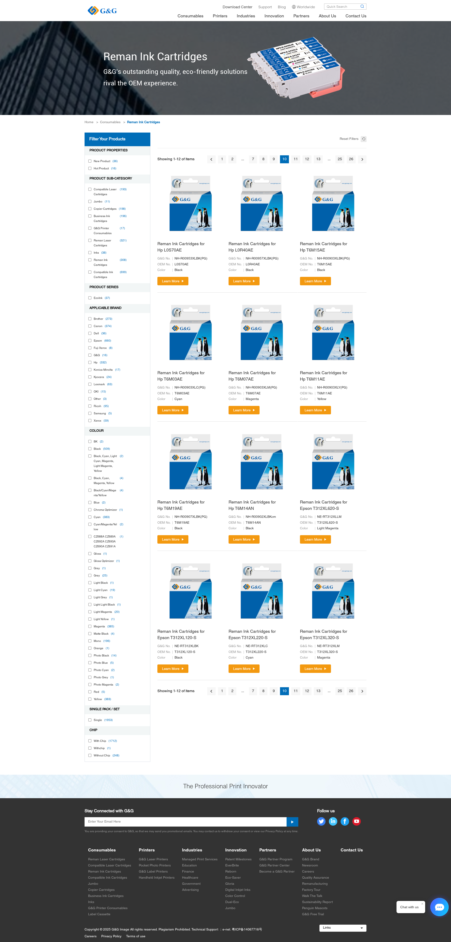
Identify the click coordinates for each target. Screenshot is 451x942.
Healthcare (190, 877)
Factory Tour (311, 890)
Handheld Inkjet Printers (157, 877)
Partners (267, 850)
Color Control (235, 896)
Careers (308, 871)
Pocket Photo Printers (155, 865)
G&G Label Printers (153, 871)
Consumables (110, 122)
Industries (192, 850)
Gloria (229, 883)
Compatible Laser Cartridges (109, 865)
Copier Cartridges (101, 890)
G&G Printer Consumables (108, 908)
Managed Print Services (200, 859)
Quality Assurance (315, 877)
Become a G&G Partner (277, 871)
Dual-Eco (232, 902)
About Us (311, 850)
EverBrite (232, 865)
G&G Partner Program (275, 859)
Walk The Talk (312, 896)
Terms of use (135, 936)
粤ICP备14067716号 (247, 929)
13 (318, 159)
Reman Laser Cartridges (106, 859)
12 (307, 159)
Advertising (190, 890)
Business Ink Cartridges (106, 896)
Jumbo (93, 883)
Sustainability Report (317, 902)
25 (340, 159)
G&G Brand (310, 859)
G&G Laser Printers (153, 859)
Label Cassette (99, 914)
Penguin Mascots (314, 908)
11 (296, 159)
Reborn (230, 871)
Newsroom (310, 865)
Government (191, 883)
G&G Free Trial (313, 914)
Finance (188, 871)
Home (89, 122)
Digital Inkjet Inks (237, 890)
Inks (91, 902)
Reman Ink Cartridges (143, 122)
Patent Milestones (238, 859)
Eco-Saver (233, 877)
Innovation (236, 850)
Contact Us (352, 850)
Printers (147, 850)
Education (189, 865)
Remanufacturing (315, 883)
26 (351, 159)
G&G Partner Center (274, 865)
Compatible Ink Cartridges (107, 877)
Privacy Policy (111, 936)
